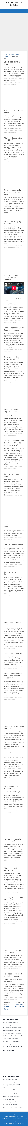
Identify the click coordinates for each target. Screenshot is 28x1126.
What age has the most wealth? (10, 1079)
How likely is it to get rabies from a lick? (12, 1030)
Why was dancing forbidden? (10, 1093)
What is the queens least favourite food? (12, 1046)
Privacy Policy (16, 1114)
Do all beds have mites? (8, 1099)
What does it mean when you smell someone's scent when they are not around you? (13, 1086)
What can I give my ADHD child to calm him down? (13, 1090)
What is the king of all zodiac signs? (11, 1101)
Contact (25, 1118)
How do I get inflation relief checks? (11, 1096)
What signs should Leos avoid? (10, 1104)
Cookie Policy (14, 1121)
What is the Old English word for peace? (12, 1107)
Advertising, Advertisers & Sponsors (14, 1116)
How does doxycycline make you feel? (12, 1027)
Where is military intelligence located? (12, 1044)
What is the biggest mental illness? (11, 1025)
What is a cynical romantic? (6, 1007)
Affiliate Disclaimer (6, 1118)
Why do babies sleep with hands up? (12, 1033)
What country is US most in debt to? (11, 1041)
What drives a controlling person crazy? (12, 1082)
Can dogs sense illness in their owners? (12, 1035)
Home (5, 54)
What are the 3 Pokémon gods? (10, 1022)
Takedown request (9, 82)
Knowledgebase (17, 1118)
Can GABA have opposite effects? (11, 1038)
